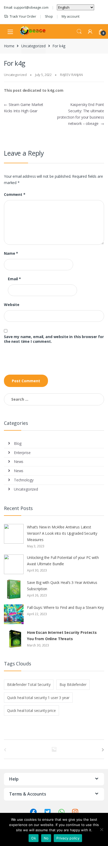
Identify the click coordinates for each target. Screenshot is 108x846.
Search (79, 31)
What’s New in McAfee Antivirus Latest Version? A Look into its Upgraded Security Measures (62, 533)
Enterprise (22, 452)
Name (11, 253)
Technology (24, 479)
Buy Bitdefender (73, 684)
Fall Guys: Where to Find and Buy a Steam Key (65, 607)
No (46, 838)
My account (70, 16)
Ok (33, 838)
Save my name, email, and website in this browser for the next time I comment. (54, 339)
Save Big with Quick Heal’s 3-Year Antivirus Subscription (62, 585)
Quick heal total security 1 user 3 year (38, 697)
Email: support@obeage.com (26, 7)
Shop (49, 16)
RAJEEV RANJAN (71, 74)
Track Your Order (23, 16)
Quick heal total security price (31, 710)
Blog (17, 443)
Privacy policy (67, 838)
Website (11, 304)
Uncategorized (33, 45)
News (18, 461)
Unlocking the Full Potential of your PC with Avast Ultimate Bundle (63, 560)
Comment (14, 194)
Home (9, 45)
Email (14, 279)
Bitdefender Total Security (28, 684)
